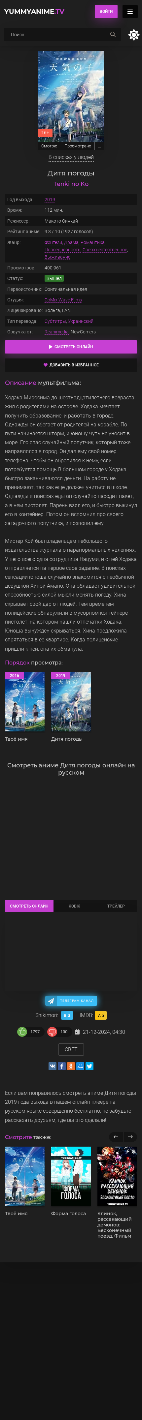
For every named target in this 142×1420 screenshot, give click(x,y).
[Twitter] (89, 1066)
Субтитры (55, 321)
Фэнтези (53, 242)
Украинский (80, 321)
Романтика (93, 242)
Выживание (57, 257)
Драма (71, 242)
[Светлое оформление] (134, 35)
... (99, 145)
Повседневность (63, 249)
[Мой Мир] (80, 1066)
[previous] (116, 1137)
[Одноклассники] (71, 1066)
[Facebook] (62, 1066)
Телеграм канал (77, 1001)
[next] (130, 1137)
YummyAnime (34, 11)
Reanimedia (57, 331)
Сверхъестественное (105, 249)
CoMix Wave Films (63, 299)
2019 (50, 199)
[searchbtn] (113, 34)
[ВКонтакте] (52, 1066)
